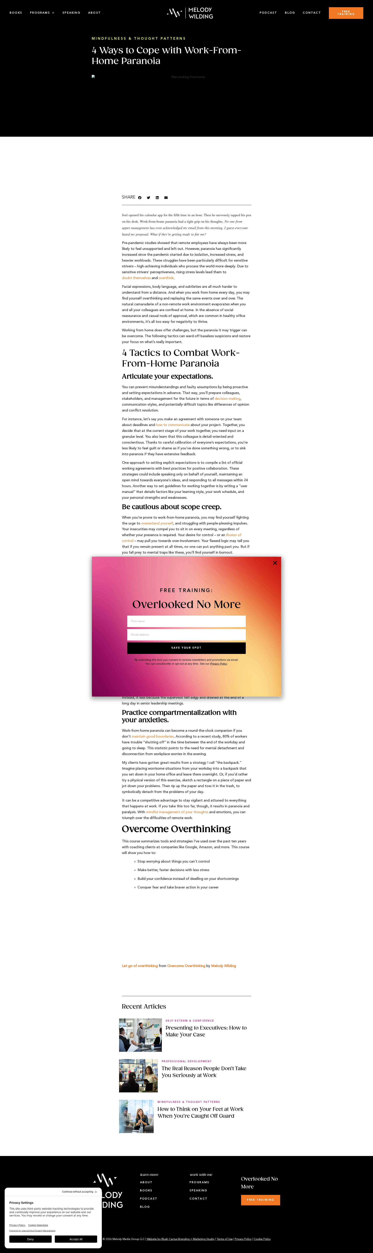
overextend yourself (157, 523)
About (94, 12)
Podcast (268, 12)
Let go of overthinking (140, 966)
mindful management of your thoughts (177, 812)
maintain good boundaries (153, 736)
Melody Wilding (223, 966)
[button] (139, 197)
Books (16, 12)
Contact (312, 12)
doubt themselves (136, 278)
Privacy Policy (218, 663)
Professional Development (187, 1061)
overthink (166, 278)
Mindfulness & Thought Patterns (139, 39)
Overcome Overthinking (186, 966)
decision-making (227, 399)
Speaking (71, 12)
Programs (40, 12)
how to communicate (173, 425)
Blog (290, 12)
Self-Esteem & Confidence (190, 1021)
